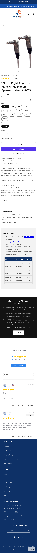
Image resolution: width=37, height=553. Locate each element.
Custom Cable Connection (17, 544)
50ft (4, 115)
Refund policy (11, 546)
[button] (4, 14)
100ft (19, 115)
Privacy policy (20, 546)
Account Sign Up (12, 6)
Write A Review (18, 365)
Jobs (5, 495)
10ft (26, 106)
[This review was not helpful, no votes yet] (32, 405)
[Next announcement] (34, 2)
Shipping (3, 96)
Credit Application (14, 322)
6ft (19, 106)
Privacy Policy (8, 463)
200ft (5, 119)
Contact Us (31, 6)
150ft (28, 115)
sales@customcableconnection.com (18, 242)
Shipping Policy (8, 455)
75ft (12, 115)
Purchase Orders (9, 451)
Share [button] (5, 200)
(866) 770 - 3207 (9, 519)
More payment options (18, 153)
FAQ (5, 478)
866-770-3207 (29, 237)
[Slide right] (22, 72)
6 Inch (5, 106)
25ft (11, 111)
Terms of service (30, 546)
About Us (6, 474)
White (5, 126)
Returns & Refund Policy (11, 459)
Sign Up (18, 332)
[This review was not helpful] (32, 436)
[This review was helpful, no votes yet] (28, 405)
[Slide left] (15, 72)
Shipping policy (13, 549)
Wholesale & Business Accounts (13, 483)
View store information (10, 163)
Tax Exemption (22, 6)
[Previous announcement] (3, 2)
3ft (13, 106)
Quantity (3, 130)
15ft (4, 111)
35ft (19, 111)
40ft (26, 111)
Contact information (24, 549)
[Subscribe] (28, 530)
